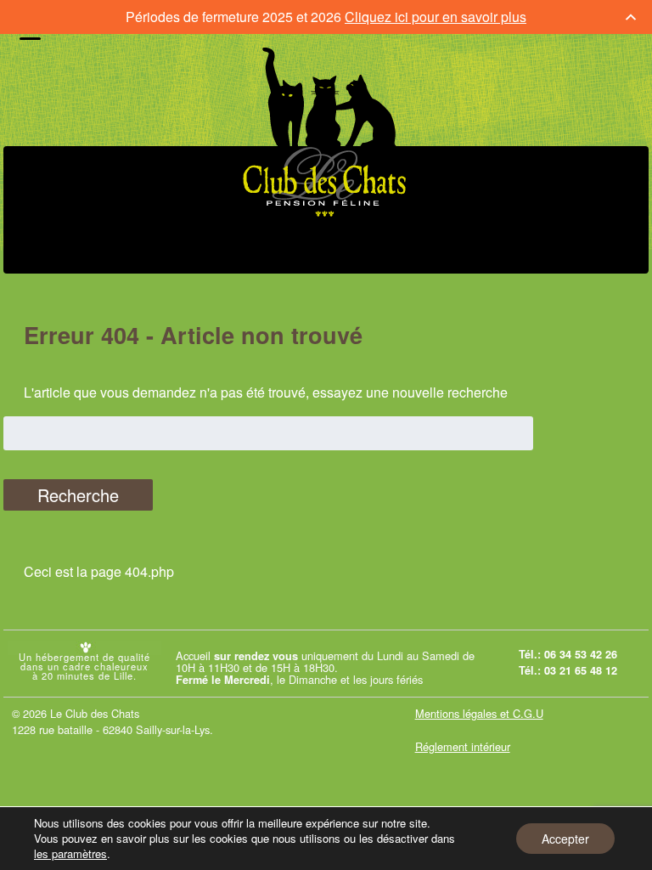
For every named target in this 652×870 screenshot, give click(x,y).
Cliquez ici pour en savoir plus (435, 16)
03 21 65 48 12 (580, 670)
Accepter (565, 838)
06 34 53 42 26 (580, 654)
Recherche (78, 495)
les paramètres (70, 854)
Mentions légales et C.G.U (479, 713)
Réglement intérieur (462, 746)
